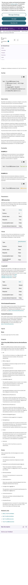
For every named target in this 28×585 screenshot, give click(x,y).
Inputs (2, 57)
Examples (3, 52)
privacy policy (14, 4)
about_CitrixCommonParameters (16, 310)
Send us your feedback (7, 531)
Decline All (14, 23)
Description (3, 50)
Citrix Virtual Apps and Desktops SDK (11, 31)
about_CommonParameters (7, 324)
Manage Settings (14, 15)
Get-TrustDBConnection (8, 519)
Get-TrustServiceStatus (8, 516)
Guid (20, 281)
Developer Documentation (12, 29)
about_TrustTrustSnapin (8, 513)
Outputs (2, 59)
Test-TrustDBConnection (8, 521)
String (20, 210)
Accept (14, 19)
